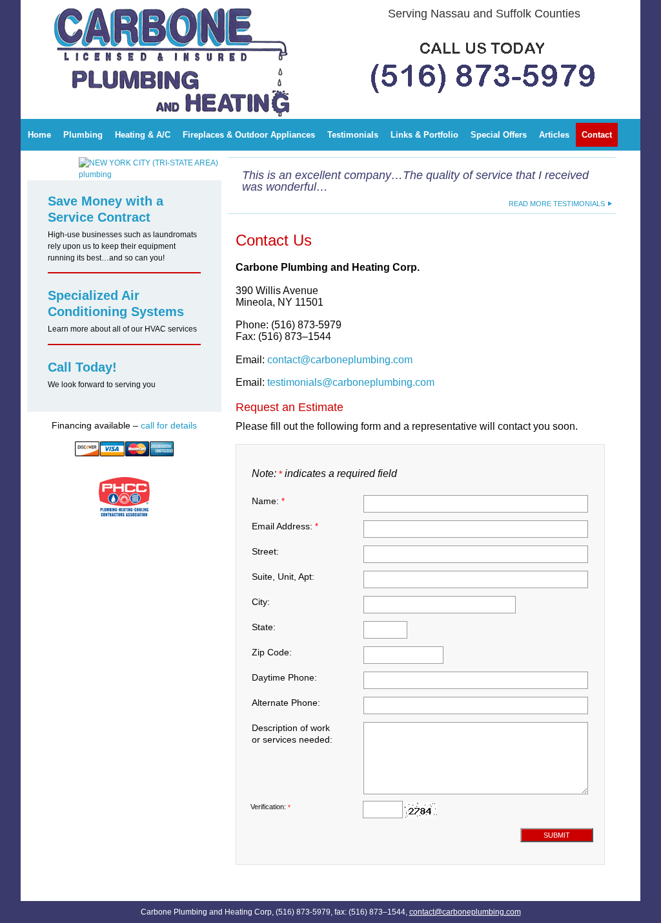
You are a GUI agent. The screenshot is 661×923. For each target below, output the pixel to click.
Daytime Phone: (284, 677)
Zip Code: (272, 652)
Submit (557, 835)
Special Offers (499, 135)
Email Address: (285, 526)
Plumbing (83, 135)
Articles (554, 135)
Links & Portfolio (424, 135)
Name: (268, 501)
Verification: (270, 807)
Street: (265, 551)
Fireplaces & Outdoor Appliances (249, 135)
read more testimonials (557, 203)
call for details (169, 425)
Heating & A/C (142, 135)
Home (39, 135)
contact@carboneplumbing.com (339, 359)
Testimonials (352, 135)
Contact (597, 135)
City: (261, 602)
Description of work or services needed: (292, 734)
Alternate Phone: (286, 702)
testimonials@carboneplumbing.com (350, 382)
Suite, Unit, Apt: (283, 576)
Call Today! (82, 367)
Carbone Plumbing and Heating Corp (117, 9)
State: (264, 627)
